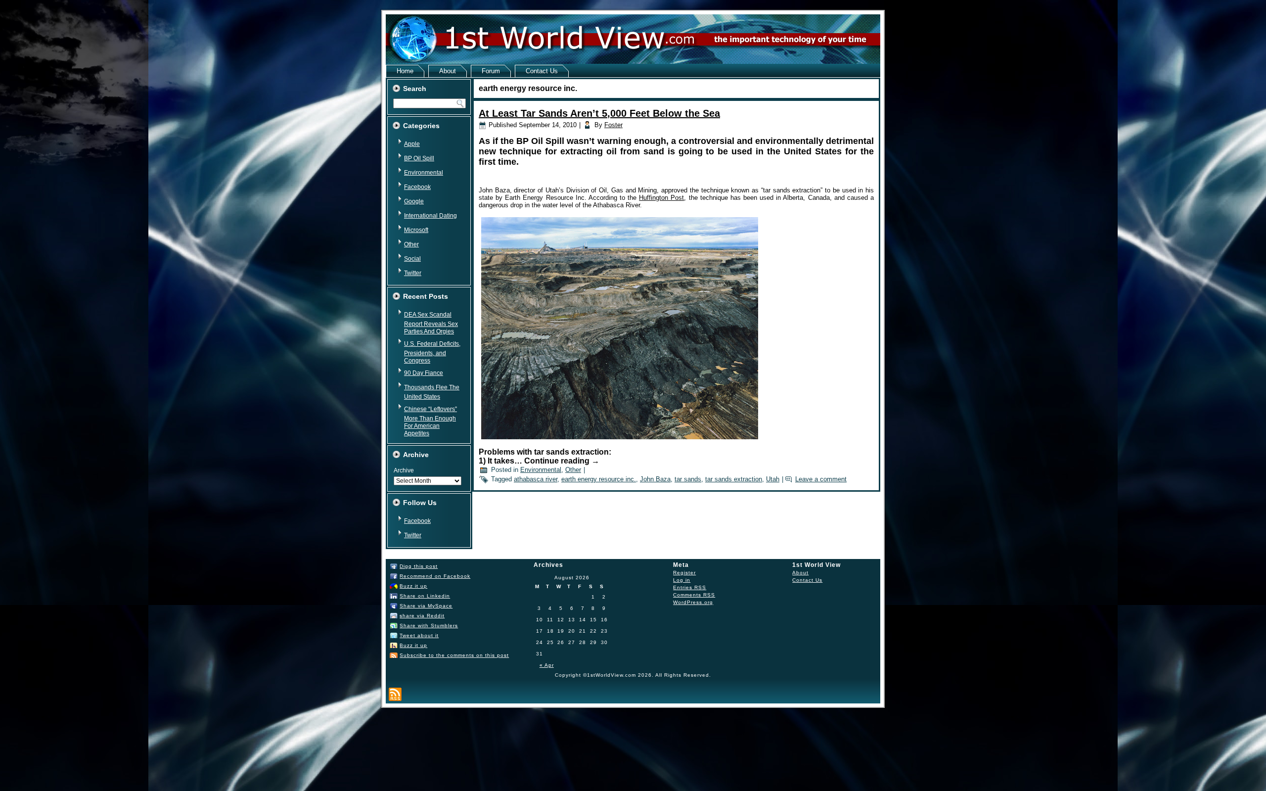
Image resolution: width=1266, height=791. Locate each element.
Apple (412, 143)
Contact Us (542, 71)
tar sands (688, 479)
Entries (689, 587)
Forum (491, 71)
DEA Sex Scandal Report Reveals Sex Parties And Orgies (431, 323)
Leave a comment (821, 479)
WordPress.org (693, 602)
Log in (681, 580)
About (447, 71)
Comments (694, 595)
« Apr (547, 665)
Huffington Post (661, 197)
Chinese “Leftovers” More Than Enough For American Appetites (430, 421)
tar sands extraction (733, 479)
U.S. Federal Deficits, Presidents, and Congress (432, 352)
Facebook (417, 187)
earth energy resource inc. (598, 479)
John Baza (655, 479)
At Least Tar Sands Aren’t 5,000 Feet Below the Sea (599, 113)
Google (414, 201)
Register (684, 572)
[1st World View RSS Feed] (395, 694)
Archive (404, 470)
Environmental (423, 172)
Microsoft (416, 230)
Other (411, 244)
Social (412, 258)
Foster (613, 125)
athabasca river (535, 479)
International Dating (430, 215)
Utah (772, 479)
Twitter (412, 273)
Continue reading (561, 461)
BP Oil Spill (419, 158)
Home (405, 71)
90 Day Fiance (423, 373)
